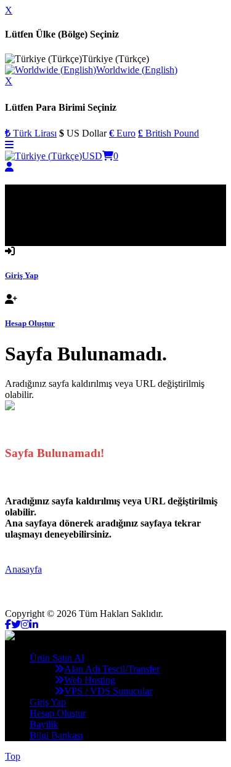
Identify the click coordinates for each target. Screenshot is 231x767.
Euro (122, 133)
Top (12, 756)
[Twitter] (16, 624)
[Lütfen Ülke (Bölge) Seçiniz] (43, 156)
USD (92, 156)
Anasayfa (23, 569)
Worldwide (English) (136, 70)
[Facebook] (8, 624)
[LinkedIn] (34, 624)
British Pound (168, 133)
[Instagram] (25, 624)
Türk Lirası (31, 133)
